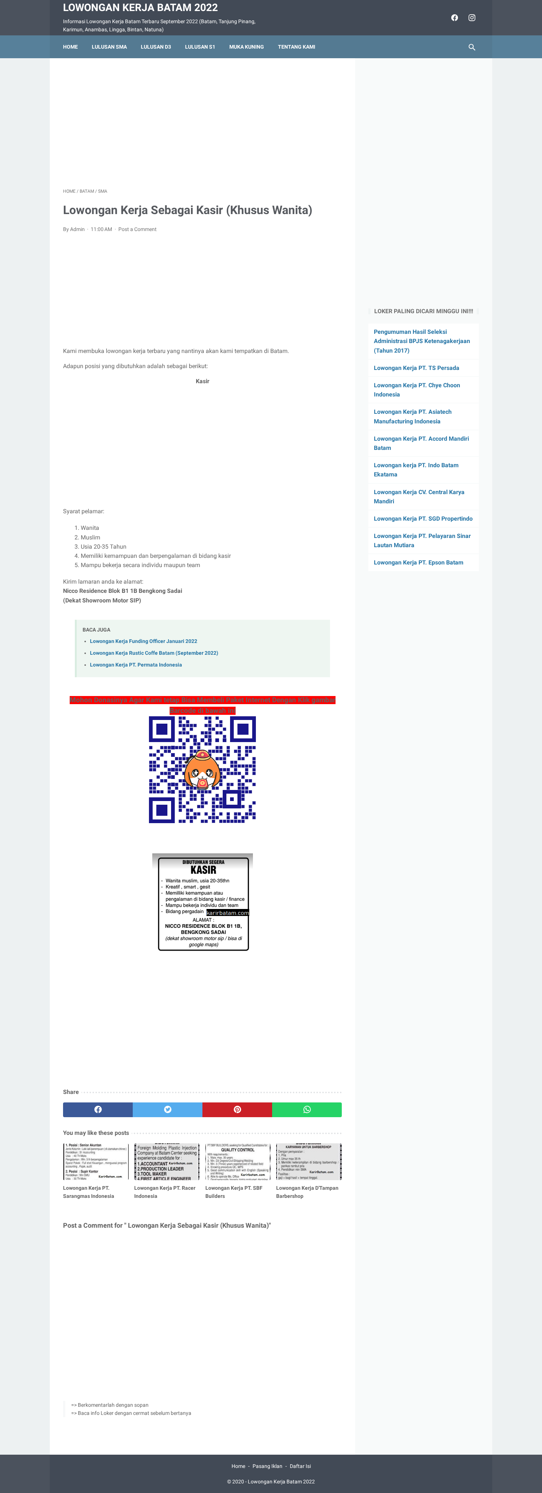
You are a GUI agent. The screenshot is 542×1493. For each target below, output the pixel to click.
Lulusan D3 (156, 47)
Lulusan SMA (109, 47)
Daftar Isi (300, 1466)
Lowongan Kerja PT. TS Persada (416, 367)
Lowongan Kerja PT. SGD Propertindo (423, 518)
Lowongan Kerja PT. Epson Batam (418, 562)
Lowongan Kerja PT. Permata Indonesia (136, 665)
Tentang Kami (296, 47)
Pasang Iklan (267, 1466)
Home (70, 47)
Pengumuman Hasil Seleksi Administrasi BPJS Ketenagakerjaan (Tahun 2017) (422, 341)
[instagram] (471, 18)
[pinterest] (237, 1109)
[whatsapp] (307, 1109)
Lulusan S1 (200, 47)
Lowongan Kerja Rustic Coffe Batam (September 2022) (154, 653)
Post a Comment (137, 229)
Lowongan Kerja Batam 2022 (140, 7)
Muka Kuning (246, 47)
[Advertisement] (202, 123)
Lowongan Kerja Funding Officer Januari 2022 (143, 641)
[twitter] (167, 1109)
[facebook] (454, 18)
